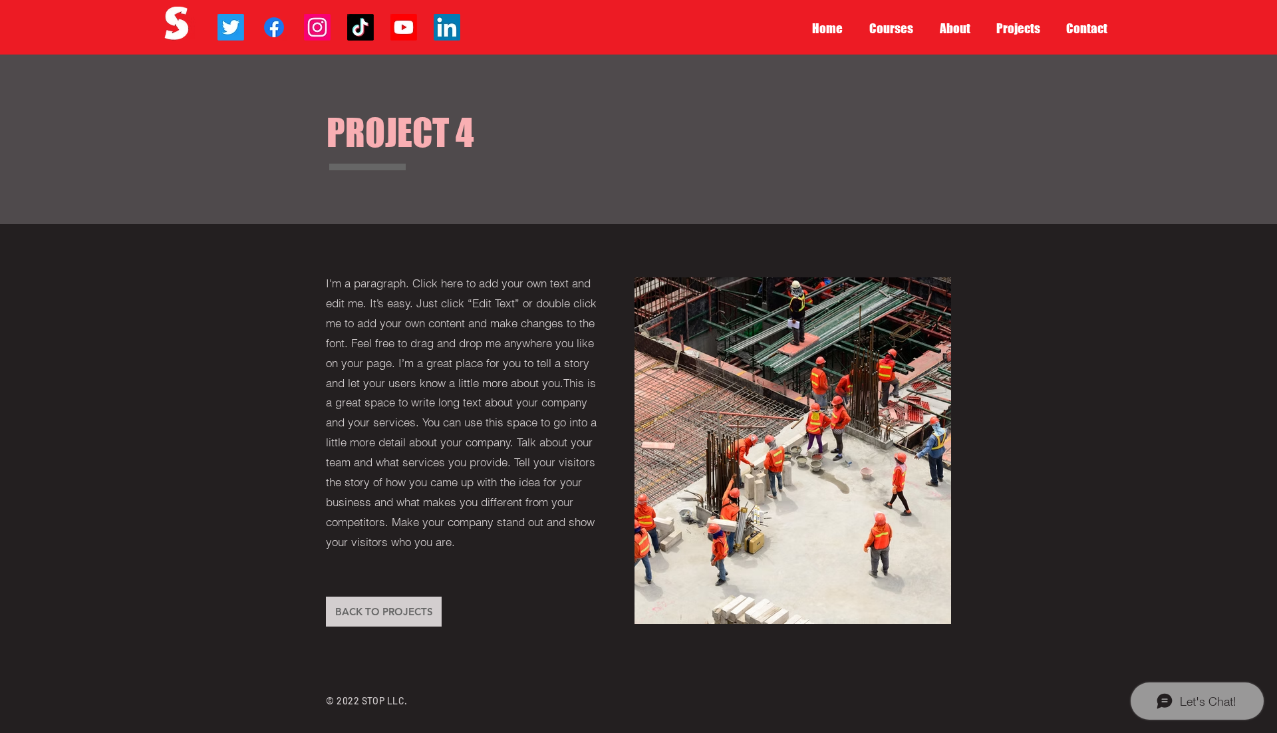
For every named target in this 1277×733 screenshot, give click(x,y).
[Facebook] (274, 27)
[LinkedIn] (447, 27)
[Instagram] (317, 27)
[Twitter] (230, 27)
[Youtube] (403, 27)
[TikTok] (360, 27)
